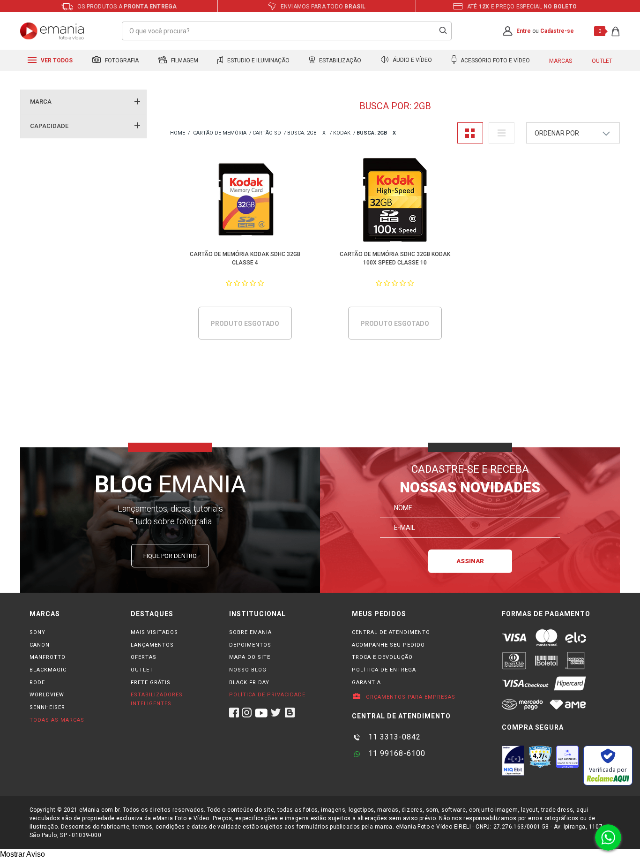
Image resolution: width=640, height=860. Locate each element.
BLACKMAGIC (48, 670)
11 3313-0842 (393, 736)
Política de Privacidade (267, 695)
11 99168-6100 (395, 753)
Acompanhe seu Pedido (388, 645)
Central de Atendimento (391, 632)
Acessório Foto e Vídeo (494, 60)
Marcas (560, 61)
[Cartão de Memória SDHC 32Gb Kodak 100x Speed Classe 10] (395, 201)
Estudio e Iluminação (258, 60)
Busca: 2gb (302, 133)
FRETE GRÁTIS (151, 682)
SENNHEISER (47, 707)
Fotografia (121, 60)
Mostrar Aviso (22, 854)
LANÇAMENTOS (152, 645)
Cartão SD (267, 133)
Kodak (341, 133)
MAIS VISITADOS (154, 632)
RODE (37, 682)
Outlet (602, 61)
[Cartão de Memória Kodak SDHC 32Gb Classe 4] (245, 201)
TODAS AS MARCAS (57, 720)
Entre (523, 31)
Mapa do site (249, 657)
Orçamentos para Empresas (409, 697)
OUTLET (142, 670)
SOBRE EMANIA (250, 632)
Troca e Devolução (382, 657)
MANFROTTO (48, 657)
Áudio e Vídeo (411, 60)
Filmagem (184, 60)
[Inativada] (513, 761)
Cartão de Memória (219, 133)
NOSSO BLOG (248, 670)
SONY (37, 632)
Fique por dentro (170, 555)
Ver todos (56, 60)
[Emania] (52, 31)
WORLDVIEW (47, 695)
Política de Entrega (384, 670)
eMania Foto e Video (177, 133)
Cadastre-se (557, 31)
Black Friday (249, 682)
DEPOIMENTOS (250, 645)
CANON (40, 645)
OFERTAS (143, 657)
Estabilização (339, 60)
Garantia (366, 682)
